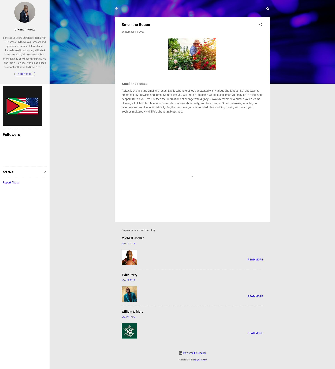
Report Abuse (11, 182)
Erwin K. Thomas (24, 29)
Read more (255, 259)
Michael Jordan (133, 238)
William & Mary (132, 311)
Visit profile (25, 74)
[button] (261, 25)
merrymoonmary (200, 360)
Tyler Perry (129, 275)
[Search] (268, 9)
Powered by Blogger (194, 353)
